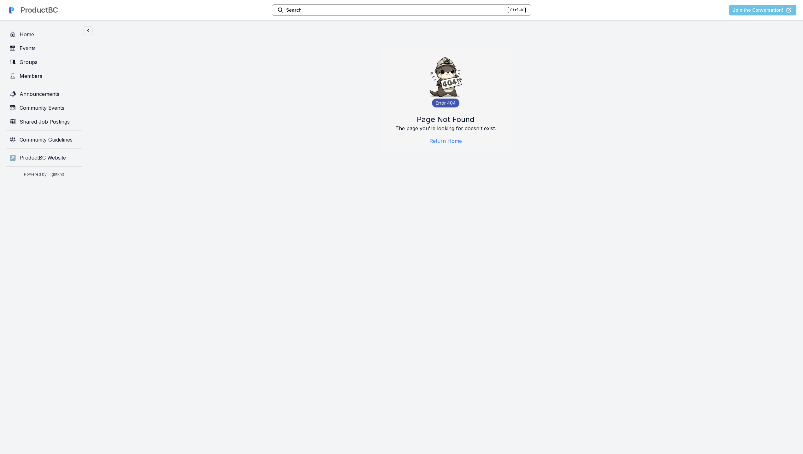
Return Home (445, 141)
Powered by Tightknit (44, 174)
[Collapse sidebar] (88, 30)
